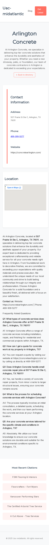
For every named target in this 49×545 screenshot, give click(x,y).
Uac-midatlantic (13, 11)
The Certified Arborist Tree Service (24, 506)
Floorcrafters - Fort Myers (24, 486)
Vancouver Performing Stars (24, 496)
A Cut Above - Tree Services (24, 516)
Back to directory (24, 75)
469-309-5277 (17, 136)
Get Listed (40, 11)
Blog (30, 11)
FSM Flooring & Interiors (24, 477)
